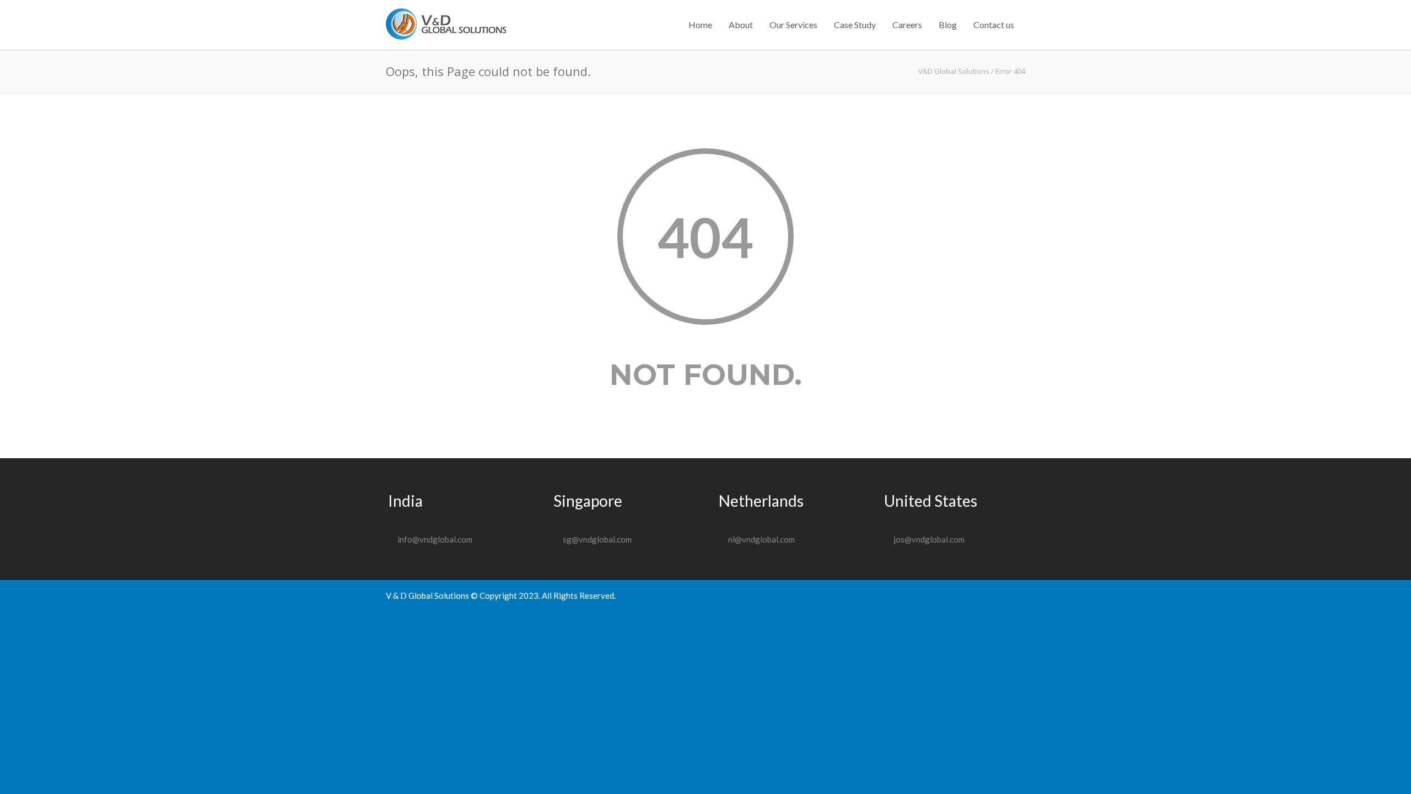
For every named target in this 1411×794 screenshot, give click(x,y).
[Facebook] (948, 595)
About (741, 24)
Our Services (793, 24)
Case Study (855, 24)
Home (700, 24)
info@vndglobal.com (434, 539)
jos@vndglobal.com (929, 539)
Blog (948, 24)
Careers (907, 24)
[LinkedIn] (992, 595)
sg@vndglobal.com (597, 539)
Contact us (993, 24)
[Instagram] (970, 595)
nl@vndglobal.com (761, 539)
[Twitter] (1014, 595)
